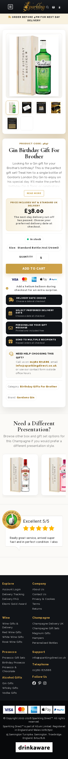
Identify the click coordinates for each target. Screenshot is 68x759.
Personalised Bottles (45, 642)
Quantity (26, 257)
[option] (34, 530)
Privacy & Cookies (43, 598)
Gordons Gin (26, 397)
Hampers (38, 637)
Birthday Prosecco (13, 662)
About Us (38, 589)
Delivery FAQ (10, 598)
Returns (37, 608)
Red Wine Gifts (11, 632)
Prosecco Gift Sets (13, 657)
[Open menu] (11, 7)
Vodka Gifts (9, 692)
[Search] (47, 7)
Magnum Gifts (41, 633)
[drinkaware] (34, 747)
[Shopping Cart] (53, 7)
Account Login (11, 589)
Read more (34, 193)
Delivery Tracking (13, 594)
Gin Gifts (7, 683)
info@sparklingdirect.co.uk (36, 365)
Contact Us (39, 594)
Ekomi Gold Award (14, 603)
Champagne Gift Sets (45, 628)
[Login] (59, 7)
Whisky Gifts (10, 687)
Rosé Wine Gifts (12, 641)
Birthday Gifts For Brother (38, 386)
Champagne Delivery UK (48, 623)
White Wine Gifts (12, 636)
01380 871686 (39, 361)
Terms (36, 603)
